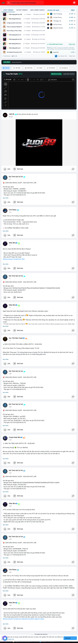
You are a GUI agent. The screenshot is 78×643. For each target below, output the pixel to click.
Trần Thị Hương (57, 14)
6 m (10, 179)
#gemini (37, 619)
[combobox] (25, 3)
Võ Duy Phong (57, 24)
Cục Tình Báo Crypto (16, 338)
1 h (9, 245)
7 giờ (10, 605)
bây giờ (11, 116)
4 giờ (10, 473)
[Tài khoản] (74, 2)
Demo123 (55, 52)
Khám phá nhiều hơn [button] (7, 639)
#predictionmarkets (28, 619)
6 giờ (10, 506)
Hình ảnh (29, 68)
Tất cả (7, 68)
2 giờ (10, 373)
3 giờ (10, 406)
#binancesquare (8, 259)
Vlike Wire (12, 243)
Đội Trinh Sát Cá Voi (16, 177)
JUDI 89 (11, 114)
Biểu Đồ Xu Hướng (56, 74)
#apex (42, 619)
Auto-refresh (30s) (62, 56)
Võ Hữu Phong (57, 17)
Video (41, 68)
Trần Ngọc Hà (57, 21)
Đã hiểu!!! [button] (68, 638)
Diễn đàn (15, 56)
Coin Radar (13, 210)
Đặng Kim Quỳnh (58, 28)
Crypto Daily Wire (15, 437)
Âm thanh (52, 68)
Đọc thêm (5, 198)
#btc (23, 259)
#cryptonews (17, 259)
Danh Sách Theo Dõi (69, 74)
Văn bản (17, 68)
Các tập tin (64, 68)
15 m (10, 212)
